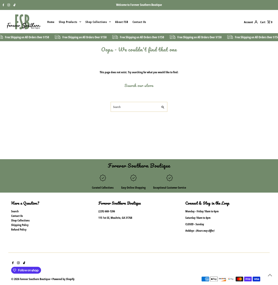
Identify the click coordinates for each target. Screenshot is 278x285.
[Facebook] (3, 5)
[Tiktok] (14, 5)
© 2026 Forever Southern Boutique (31, 279)
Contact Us (139, 22)
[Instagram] (8, 5)
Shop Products (68, 22)
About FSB (121, 22)
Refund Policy (18, 229)
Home (50, 22)
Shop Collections (96, 22)
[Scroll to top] (270, 275)
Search (15, 211)
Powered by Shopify (63, 279)
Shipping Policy (20, 225)
